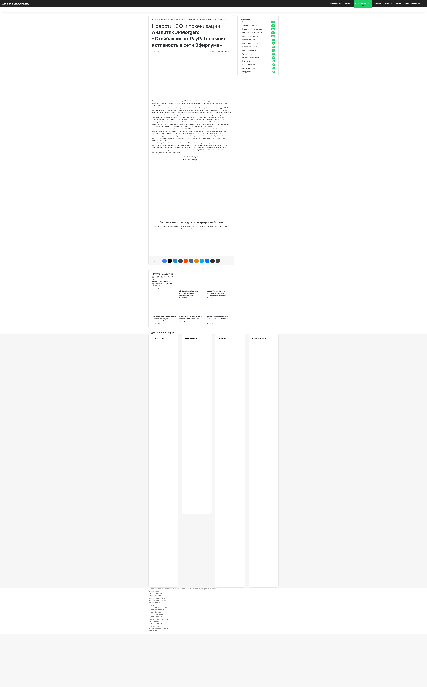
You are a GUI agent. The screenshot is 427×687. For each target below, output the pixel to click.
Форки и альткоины (249, 25)
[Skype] (202, 261)
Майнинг (388, 3)
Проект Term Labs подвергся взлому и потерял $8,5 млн (159, 552)
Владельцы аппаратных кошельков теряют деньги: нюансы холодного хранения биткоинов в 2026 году (160, 579)
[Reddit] (186, 261)
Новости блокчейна (249, 47)
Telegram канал (153, 591)
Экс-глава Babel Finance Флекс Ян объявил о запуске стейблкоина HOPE (164, 319)
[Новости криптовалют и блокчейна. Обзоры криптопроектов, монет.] (15, 3)
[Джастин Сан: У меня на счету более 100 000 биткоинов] (191, 314)
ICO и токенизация (362, 3)
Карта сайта (152, 631)
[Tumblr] (180, 261)
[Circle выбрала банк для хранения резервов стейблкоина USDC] (191, 289)
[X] (170, 261)
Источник (155, 154)
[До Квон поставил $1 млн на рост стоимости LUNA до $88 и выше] (219, 314)
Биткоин (348, 3)
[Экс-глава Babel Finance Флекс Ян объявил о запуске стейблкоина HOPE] (164, 314)
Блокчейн (377, 3)
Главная (155, 19)
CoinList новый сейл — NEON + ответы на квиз (258, 503)
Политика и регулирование (252, 32)
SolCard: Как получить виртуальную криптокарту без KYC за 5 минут (260, 356)
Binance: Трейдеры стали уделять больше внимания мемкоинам (162, 284)
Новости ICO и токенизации (169, 19)
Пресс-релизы (247, 54)
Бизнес (398, 3)
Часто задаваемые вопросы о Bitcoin (227, 546)
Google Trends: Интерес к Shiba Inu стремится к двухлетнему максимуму (216, 293)
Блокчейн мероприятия (251, 57)
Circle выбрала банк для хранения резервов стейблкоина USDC (188, 293)
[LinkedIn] (175, 261)
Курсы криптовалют (412, 3)
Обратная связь (153, 626)
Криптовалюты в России (251, 43)
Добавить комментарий (162, 332)
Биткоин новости (248, 22)
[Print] (218, 261)
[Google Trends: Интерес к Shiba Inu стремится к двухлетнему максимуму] (219, 289)
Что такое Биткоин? (225, 568)
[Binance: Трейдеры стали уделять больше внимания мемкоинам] (164, 279)
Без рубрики (246, 72)
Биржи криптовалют (249, 68)
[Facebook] (164, 261)
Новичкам (246, 61)
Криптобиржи (335, 3)
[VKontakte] (191, 261)
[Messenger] (207, 261)
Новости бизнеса (248, 40)
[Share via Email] (212, 261)
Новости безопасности (250, 36)
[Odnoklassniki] (196, 261)
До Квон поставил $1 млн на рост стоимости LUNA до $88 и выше (218, 319)
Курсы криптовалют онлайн (158, 628)
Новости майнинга (249, 50)
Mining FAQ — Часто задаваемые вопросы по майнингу (227, 524)
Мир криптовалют (248, 64)
